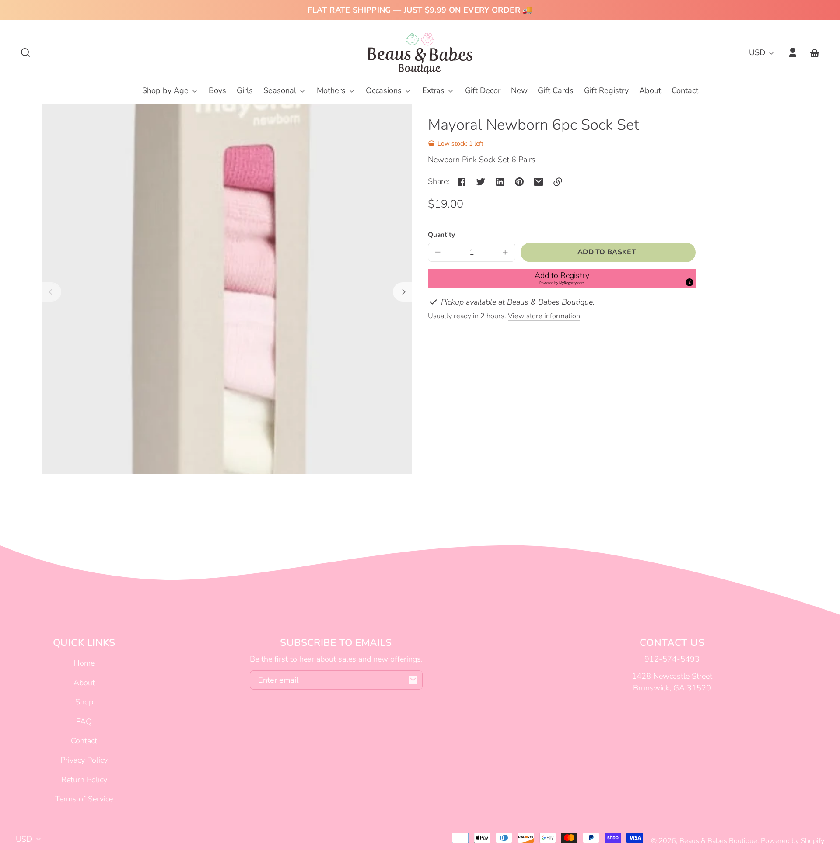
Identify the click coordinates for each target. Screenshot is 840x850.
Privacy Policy (84, 760)
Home (84, 663)
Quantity (441, 234)
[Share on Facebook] (461, 181)
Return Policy (84, 779)
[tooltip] (689, 282)
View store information (544, 316)
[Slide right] (402, 292)
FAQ (84, 721)
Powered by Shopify (792, 841)
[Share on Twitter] (480, 181)
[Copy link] (557, 181)
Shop (84, 702)
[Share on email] (538, 181)
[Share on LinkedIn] (500, 181)
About (84, 682)
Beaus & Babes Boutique (718, 841)
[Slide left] (51, 292)
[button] (25, 52)
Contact (84, 741)
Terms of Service (84, 799)
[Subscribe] (413, 680)
